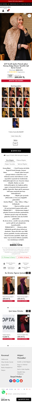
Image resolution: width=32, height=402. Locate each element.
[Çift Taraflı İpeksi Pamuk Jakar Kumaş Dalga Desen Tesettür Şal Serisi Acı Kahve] (12, 102)
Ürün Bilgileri (10, 160)
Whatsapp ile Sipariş (9, 257)
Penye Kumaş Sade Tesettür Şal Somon (9, 297)
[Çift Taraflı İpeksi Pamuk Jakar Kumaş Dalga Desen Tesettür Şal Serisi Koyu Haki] (19, 113)
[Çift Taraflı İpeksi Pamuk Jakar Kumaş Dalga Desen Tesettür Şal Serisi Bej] (19, 102)
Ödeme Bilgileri (21, 160)
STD (15, 144)
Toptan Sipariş (6, 335)
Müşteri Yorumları (10, 164)
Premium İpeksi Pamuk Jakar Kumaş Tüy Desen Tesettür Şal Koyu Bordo (23, 335)
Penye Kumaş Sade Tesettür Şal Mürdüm (23, 297)
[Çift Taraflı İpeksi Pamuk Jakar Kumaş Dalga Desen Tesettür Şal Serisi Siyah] (5, 92)
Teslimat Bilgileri (22, 164)
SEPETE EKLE (16, 151)
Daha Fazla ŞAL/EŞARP (17, 132)
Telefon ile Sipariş (24, 257)
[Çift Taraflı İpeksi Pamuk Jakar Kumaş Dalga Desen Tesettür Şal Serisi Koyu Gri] (5, 102)
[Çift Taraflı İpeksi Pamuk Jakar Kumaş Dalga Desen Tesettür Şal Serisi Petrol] (12, 113)
